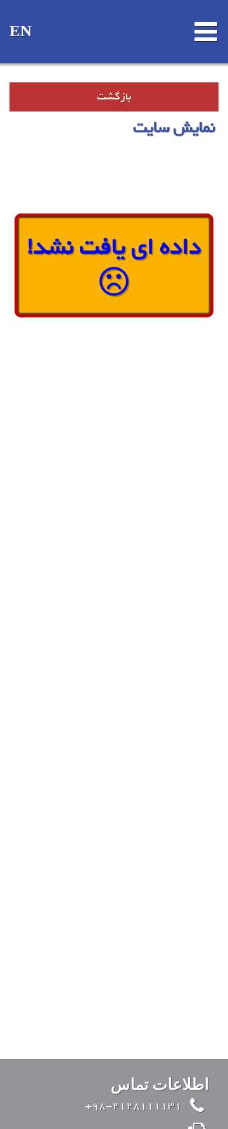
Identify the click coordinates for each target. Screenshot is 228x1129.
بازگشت (114, 96)
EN (21, 32)
